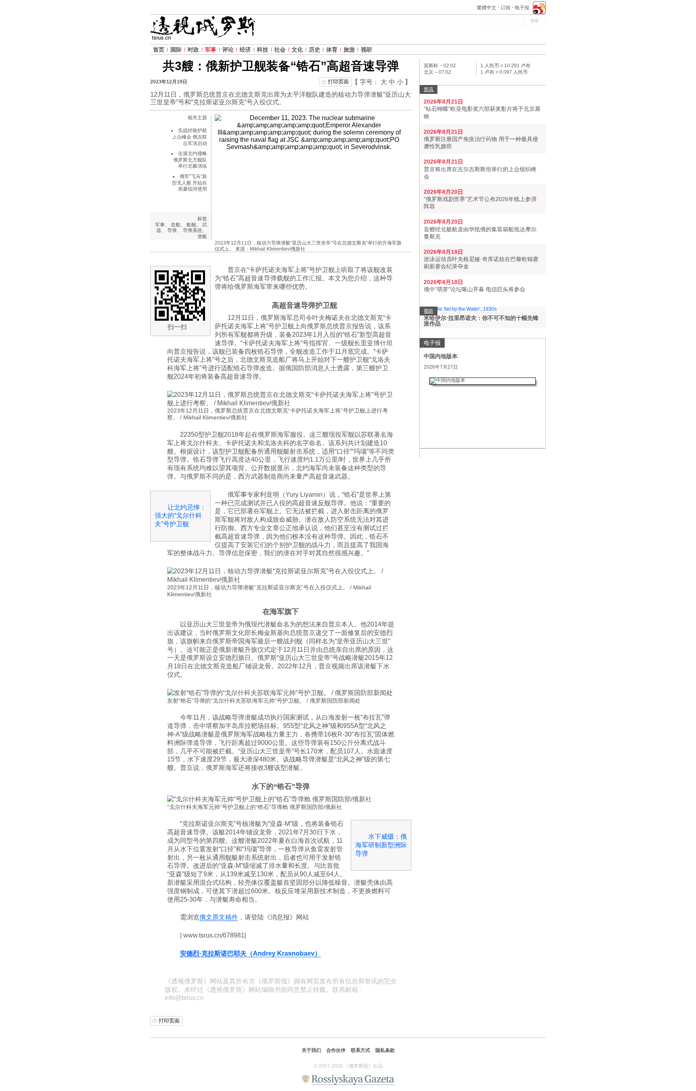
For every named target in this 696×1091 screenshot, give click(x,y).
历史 (314, 50)
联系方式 (360, 1050)
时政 (193, 50)
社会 (280, 50)
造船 (175, 225)
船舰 (191, 225)
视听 (366, 50)
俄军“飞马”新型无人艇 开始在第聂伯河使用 (189, 183)
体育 (332, 50)
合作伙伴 (336, 1050)
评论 (228, 50)
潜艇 (202, 236)
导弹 (172, 230)
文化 (297, 50)
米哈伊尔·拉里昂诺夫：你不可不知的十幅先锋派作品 (481, 321)
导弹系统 (192, 230)
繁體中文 (486, 7)
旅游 (349, 50)
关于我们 (311, 1050)
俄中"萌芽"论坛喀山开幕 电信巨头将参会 (474, 289)
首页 (158, 50)
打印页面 (338, 82)
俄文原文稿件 (218, 917)
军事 (210, 50)
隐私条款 (385, 1050)
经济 (245, 50)
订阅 (505, 7)
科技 (262, 50)
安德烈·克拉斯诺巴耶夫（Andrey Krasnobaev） (250, 953)
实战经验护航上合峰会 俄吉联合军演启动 (189, 137)
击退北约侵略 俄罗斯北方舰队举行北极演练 (190, 160)
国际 (176, 50)
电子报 (522, 7)
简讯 (428, 89)
